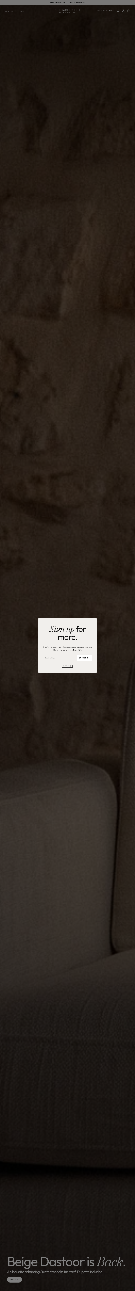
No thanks (67, 666)
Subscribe (84, 658)
